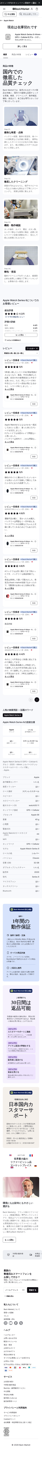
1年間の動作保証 (10, 1385)
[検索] (21, 14)
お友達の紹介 (9, 1381)
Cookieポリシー (10, 1419)
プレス (6, 1316)
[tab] (5, 54)
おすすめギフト (9, 1351)
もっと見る (9, 389)
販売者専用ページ (10, 1401)
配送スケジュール (10, 1341)
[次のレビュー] (37, 699)
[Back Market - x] (21, 1323)
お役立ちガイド (9, 1348)
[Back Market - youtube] (11, 1323)
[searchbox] (30, 14)
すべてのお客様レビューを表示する (17, 1358)
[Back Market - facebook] (16, 1323)
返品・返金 (8, 1345)
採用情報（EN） (10, 1319)
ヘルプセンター (9, 1335)
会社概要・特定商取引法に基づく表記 (18, 1422)
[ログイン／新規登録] (31, 9)
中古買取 (7, 1391)
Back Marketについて (12, 1309)
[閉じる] (39, 3)
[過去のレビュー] (30, 699)
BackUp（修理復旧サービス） (15, 1388)
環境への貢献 (9, 1313)
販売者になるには (10, 1398)
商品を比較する (9, 1355)
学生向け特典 (9, 1395)
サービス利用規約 (10, 1412)
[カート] (37, 9)
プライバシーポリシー (12, 1416)
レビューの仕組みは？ (14, 340)
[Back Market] (21, 9)
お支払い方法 (9, 1361)
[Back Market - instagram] (5, 1323)
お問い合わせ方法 (10, 1338)
